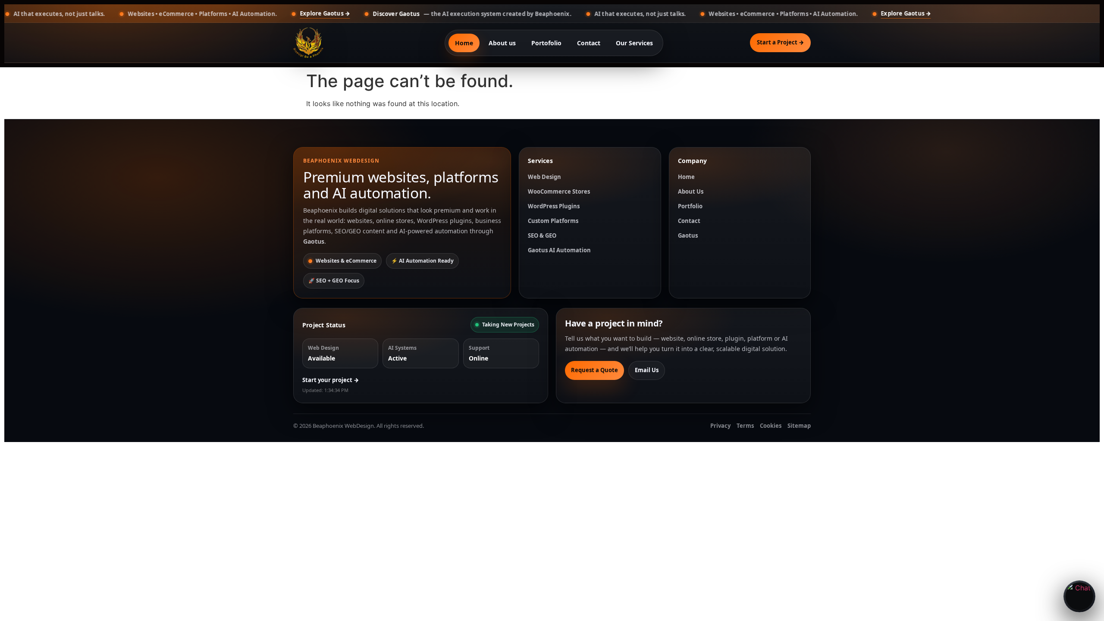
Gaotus (688, 235)
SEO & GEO (542, 235)
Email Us (647, 370)
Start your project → (330, 380)
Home (464, 43)
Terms (745, 426)
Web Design (544, 177)
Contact (588, 43)
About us (502, 43)
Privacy (720, 426)
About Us (690, 191)
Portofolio (546, 43)
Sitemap (799, 426)
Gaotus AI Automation (559, 250)
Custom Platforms (553, 221)
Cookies (770, 426)
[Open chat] (1079, 596)
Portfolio (690, 206)
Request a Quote (594, 370)
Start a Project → (780, 42)
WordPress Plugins (554, 206)
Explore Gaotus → (287, 13)
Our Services (634, 43)
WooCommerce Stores (559, 191)
